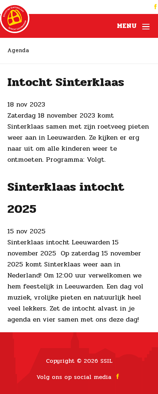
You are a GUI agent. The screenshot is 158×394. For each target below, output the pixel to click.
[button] (133, 26)
